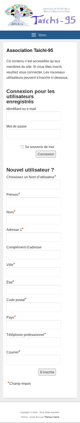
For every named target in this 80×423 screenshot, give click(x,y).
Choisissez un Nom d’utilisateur (31, 176)
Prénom (13, 194)
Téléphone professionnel (26, 334)
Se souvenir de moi (39, 147)
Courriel (13, 351)
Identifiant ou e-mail (21, 109)
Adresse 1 (15, 229)
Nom (11, 211)
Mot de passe (16, 126)
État (10, 281)
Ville (10, 264)
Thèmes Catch (51, 417)
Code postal (16, 299)
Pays (11, 317)
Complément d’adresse (24, 247)
